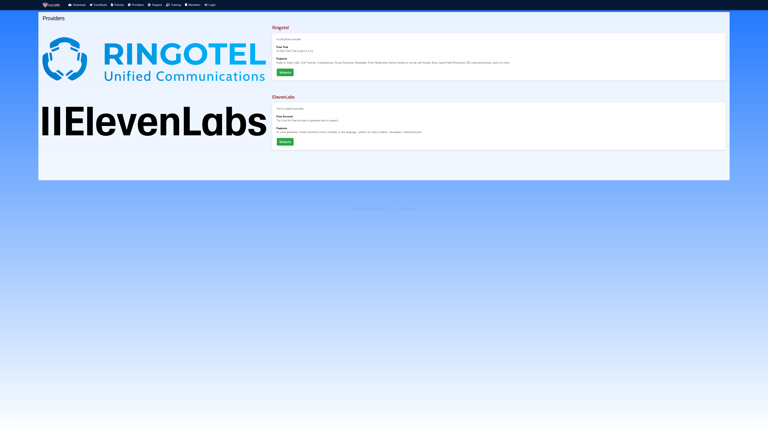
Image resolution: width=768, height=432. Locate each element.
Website (285, 72)
